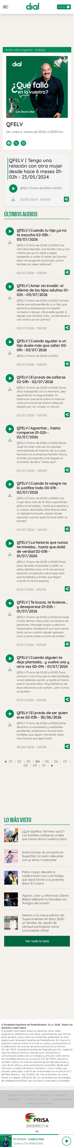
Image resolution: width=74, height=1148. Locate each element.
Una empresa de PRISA (37, 1117)
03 (28, 761)
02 (19, 761)
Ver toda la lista (37, 941)
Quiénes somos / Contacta (21, 1095)
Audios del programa (19, 49)
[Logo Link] (32, 6)
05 (47, 761)
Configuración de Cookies (39, 1103)
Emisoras (44, 1095)
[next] (52, 766)
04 (37, 761)
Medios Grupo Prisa (37, 1126)
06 (56, 761)
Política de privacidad (37, 1099)
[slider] (37, 1134)
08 (26, 765)
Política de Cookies (62, 1099)
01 (10, 761)
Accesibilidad (14, 1099)
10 (43, 765)
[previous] (5, 762)
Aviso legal (60, 1095)
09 (35, 765)
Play (66, 1141)
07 (65, 761)
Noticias (40, 49)
